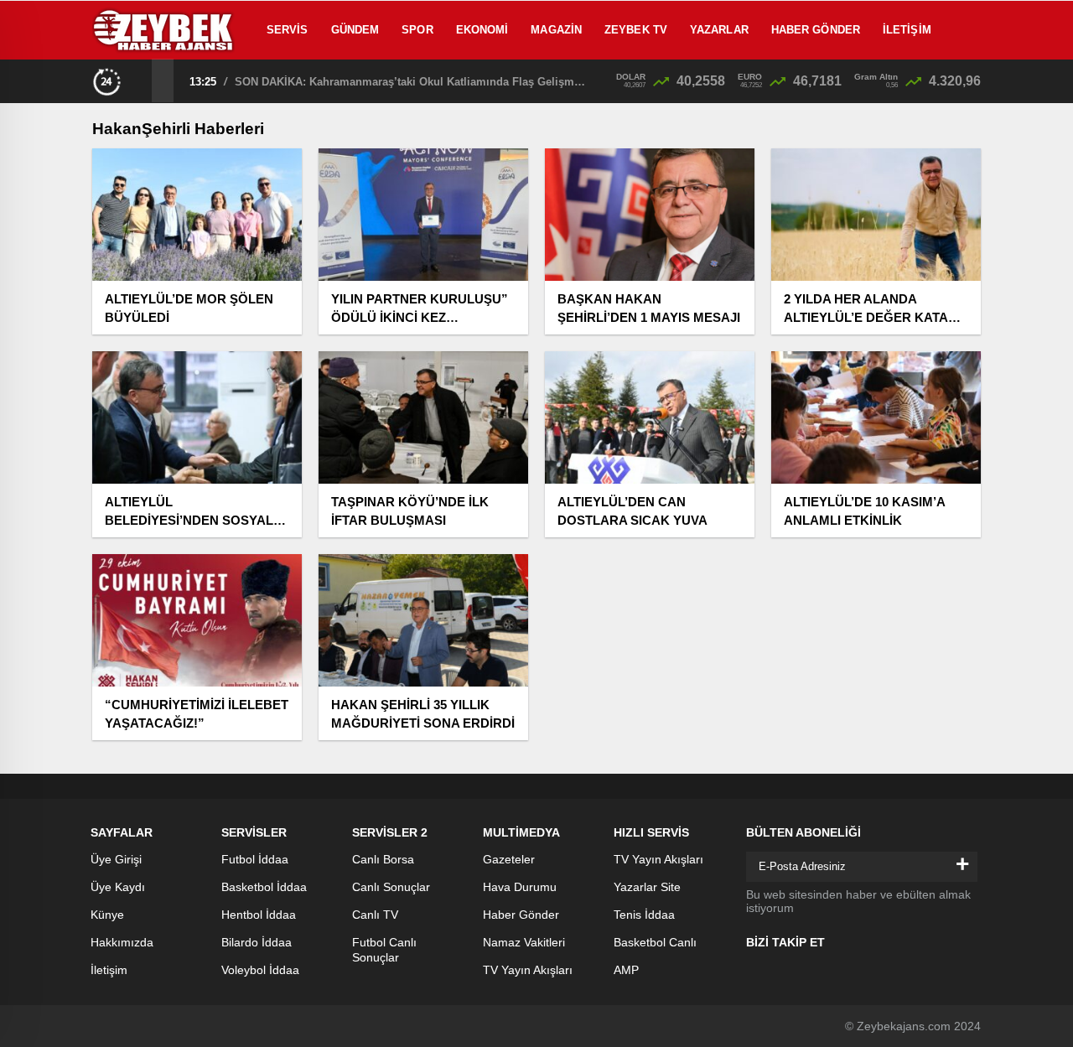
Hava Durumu (520, 887)
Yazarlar (719, 29)
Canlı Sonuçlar (391, 887)
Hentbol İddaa (258, 914)
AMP (626, 970)
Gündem (355, 29)
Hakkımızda (122, 942)
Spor (417, 29)
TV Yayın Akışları (528, 970)
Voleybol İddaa (260, 970)
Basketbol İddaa (264, 887)
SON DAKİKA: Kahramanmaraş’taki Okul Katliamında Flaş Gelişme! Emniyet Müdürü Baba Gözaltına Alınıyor (411, 81)
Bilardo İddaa (256, 942)
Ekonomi (482, 29)
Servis (287, 29)
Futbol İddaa (254, 859)
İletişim (907, 29)
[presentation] (141, 80)
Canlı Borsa (383, 859)
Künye (107, 914)
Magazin (556, 29)
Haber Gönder (815, 29)
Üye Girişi (116, 859)
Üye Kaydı (118, 887)
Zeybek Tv (635, 29)
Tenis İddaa (644, 914)
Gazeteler (509, 859)
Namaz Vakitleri (524, 942)
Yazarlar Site (647, 887)
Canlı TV (375, 914)
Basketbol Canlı (655, 942)
